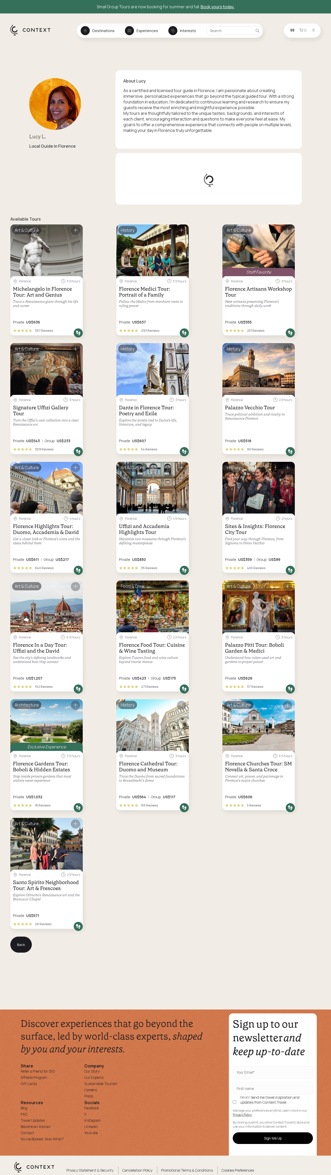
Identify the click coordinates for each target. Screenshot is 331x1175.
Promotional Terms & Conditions (187, 1170)
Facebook (91, 1107)
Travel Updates (33, 1120)
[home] (33, 35)
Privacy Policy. (242, 1115)
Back (21, 944)
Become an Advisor (36, 1126)
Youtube (91, 1132)
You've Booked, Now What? (42, 1138)
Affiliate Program (34, 1077)
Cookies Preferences (238, 1170)
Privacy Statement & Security (90, 1170)
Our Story (92, 1071)
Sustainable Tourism (100, 1083)
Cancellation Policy (137, 1170)
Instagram (92, 1120)
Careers (90, 1089)
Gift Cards (29, 1083)
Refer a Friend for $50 (38, 1071)
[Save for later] (75, 230)
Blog (24, 1107)
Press (88, 1096)
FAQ (24, 1114)
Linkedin (91, 1126)
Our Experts (93, 1077)
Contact (27, 1132)
